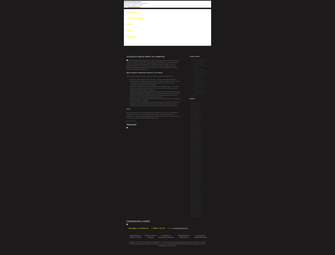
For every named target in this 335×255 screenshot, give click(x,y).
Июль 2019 (196, 184)
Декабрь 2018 (197, 196)
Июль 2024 (196, 142)
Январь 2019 (197, 195)
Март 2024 (196, 144)
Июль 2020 (196, 169)
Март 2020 (196, 170)
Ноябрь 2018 (197, 198)
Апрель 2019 (197, 190)
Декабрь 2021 (197, 156)
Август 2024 (196, 141)
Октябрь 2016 (197, 212)
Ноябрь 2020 (197, 162)
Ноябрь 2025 (197, 118)
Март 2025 (196, 130)
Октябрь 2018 (197, 200)
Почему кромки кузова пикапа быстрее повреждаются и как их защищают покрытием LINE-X (200, 84)
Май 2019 (196, 188)
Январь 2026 (197, 114)
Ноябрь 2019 (197, 177)
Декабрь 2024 (197, 135)
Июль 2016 (196, 216)
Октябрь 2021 (197, 160)
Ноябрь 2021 (197, 158)
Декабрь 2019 (197, 176)
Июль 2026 (196, 104)
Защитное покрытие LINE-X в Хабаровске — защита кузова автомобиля (200, 76)
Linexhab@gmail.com (134, 7)
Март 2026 (196, 111)
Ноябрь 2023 (197, 151)
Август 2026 (196, 102)
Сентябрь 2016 (197, 214)
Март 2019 (196, 191)
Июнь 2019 (196, 186)
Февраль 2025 (197, 132)
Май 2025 (196, 127)
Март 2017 (196, 209)
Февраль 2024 (197, 146)
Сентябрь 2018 (197, 202)
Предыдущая (130, 54)
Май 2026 (196, 107)
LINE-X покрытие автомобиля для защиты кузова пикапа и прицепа (200, 70)
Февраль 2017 (197, 210)
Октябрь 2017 (197, 207)
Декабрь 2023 (197, 149)
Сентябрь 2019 (197, 181)
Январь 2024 (197, 148)
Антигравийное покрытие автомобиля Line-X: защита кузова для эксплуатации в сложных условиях (200, 63)
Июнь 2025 (196, 125)
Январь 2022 (197, 155)
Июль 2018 (196, 205)
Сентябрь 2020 (197, 165)
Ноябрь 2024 (197, 137)
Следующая (138, 54)
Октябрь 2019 (197, 179)
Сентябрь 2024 (197, 139)
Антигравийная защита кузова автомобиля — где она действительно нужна (201, 92)
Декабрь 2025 (197, 116)
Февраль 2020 (197, 172)
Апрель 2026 (197, 109)
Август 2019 (196, 183)
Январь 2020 (197, 174)
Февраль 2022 (197, 153)
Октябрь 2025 (197, 120)
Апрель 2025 (197, 128)
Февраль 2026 (197, 113)
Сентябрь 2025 (197, 121)
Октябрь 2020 (197, 163)
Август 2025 (196, 123)
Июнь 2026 (196, 106)
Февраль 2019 (197, 193)
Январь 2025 (197, 134)
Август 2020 (196, 167)
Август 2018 (196, 203)
